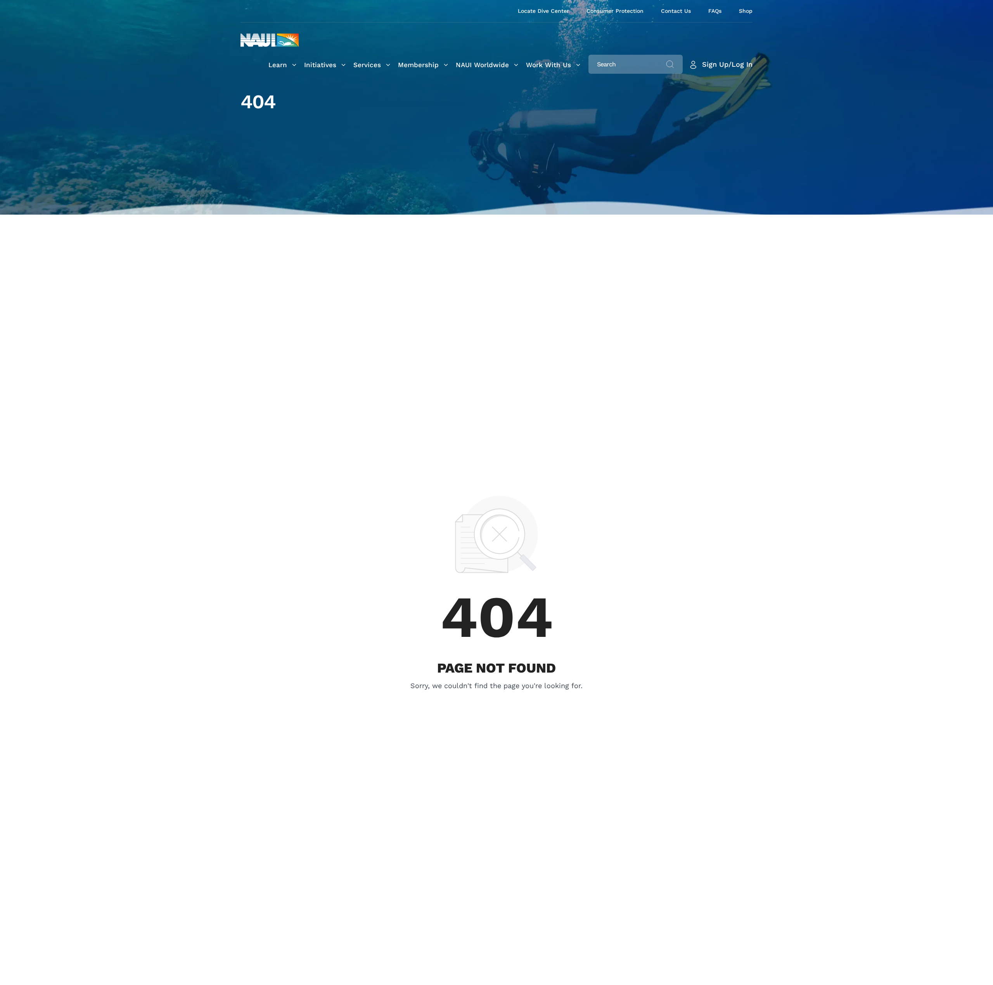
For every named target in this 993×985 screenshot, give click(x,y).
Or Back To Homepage (497, 697)
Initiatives (320, 65)
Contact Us (676, 11)
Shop (746, 11)
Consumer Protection (615, 11)
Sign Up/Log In (727, 64)
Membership (418, 65)
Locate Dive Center (543, 11)
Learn (277, 65)
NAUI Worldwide (482, 65)
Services (367, 65)
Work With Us (548, 65)
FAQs (714, 11)
